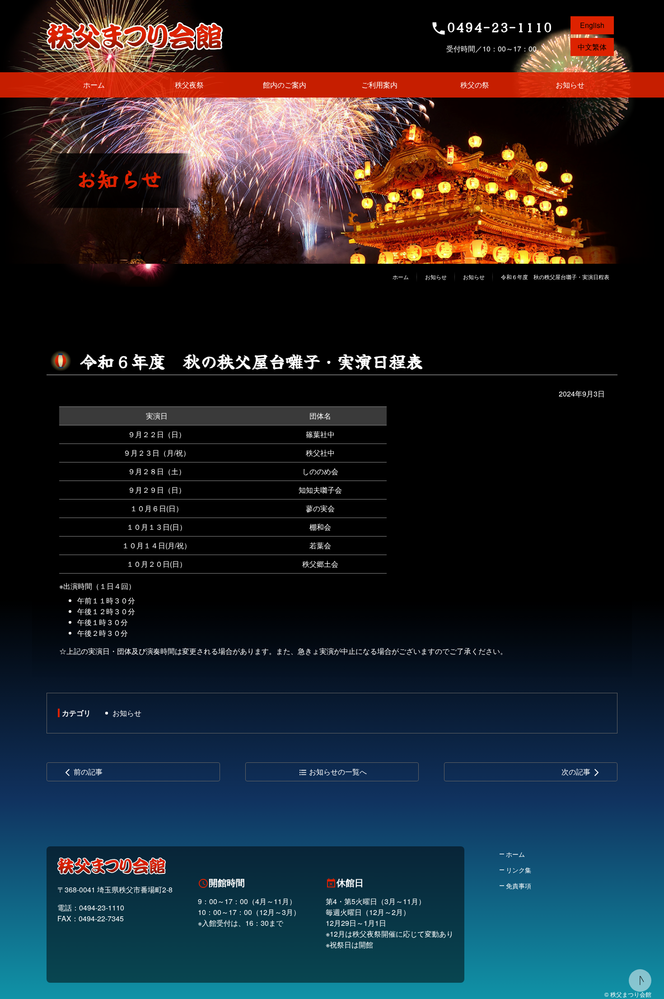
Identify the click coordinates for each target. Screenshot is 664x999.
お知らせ (126, 713)
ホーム (401, 276)
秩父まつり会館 (135, 36)
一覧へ (333, 771)
